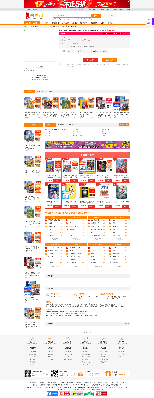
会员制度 (32, 357)
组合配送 (68, 357)
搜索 (95, 16)
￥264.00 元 (86, 40)
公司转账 (50, 359)
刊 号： (76, 131)
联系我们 (61, 382)
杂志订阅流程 (32, 351)
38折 (57, 117)
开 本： (76, 133)
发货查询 (108, 9)
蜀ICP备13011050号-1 (33, 387)
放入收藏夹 (90, 60)
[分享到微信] (33, 70)
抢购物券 (111, 23)
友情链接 (79, 382)
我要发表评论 (87, 332)
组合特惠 (52, 26)
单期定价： (105, 129)
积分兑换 (103, 354)
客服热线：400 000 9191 (117, 382)
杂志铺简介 (33, 382)
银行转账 (50, 354)
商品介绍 (50, 125)
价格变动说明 (86, 354)
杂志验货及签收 (68, 359)
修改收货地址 (86, 362)
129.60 (49, 206)
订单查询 (85, 351)
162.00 (83, 206)
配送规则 (68, 351)
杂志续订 (121, 9)
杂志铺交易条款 (52, 382)
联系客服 (32, 364)
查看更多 (54, 239)
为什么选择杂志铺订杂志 (101, 382)
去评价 (127, 323)
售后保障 (61, 125)
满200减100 (83, 23)
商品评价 (71, 125)
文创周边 (51, 91)
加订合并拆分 (86, 359)
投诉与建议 (86, 364)
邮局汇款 (50, 357)
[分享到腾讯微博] (31, 70)
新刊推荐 (65, 23)
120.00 (49, 180)
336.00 (117, 206)
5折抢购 (74, 23)
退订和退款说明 (86, 357)
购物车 (113, 15)
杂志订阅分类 (34, 26)
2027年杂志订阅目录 (103, 359)
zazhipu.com (66, 389)
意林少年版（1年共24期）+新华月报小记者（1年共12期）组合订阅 (88, 51)
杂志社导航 (88, 382)
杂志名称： (48, 129)
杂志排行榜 (55, 23)
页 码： (48, 133)
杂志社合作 (121, 351)
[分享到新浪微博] (29, 70)
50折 (39, 150)
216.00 (117, 180)
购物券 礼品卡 (104, 351)
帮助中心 (128, 9)
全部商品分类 (33, 23)
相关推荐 (29, 91)
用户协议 (41, 382)
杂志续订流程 (32, 354)
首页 (46, 23)
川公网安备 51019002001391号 (69, 387)
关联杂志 (40, 91)
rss (79, 385)
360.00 (100, 206)
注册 (90, 9)
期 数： (48, 131)
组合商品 (43, 26)
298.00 (100, 180)
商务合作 (121, 354)
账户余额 (32, 359)
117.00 (66, 206)
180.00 (66, 180)
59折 (128, 117)
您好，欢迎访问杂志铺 (76, 9)
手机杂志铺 (27, 9)
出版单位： (105, 133)
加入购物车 (109, 60)
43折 (110, 117)
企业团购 (115, 9)
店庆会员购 (73, 43)
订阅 (82, 385)
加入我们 (103, 362)
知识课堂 (35, 9)
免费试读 (103, 357)
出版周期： (76, 129)
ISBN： (104, 131)
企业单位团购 (121, 357)
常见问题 (32, 362)
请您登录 (84, 9)
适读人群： (48, 135)
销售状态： (76, 135)
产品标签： (105, 135)
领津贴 (102, 23)
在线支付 (50, 351)
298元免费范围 (68, 354)
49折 (39, 117)
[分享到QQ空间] (27, 70)
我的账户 (102, 9)
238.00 (83, 180)
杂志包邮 (94, 23)
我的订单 (95, 9)
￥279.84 (69, 40)
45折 (92, 117)
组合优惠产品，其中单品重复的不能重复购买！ (81, 46)
